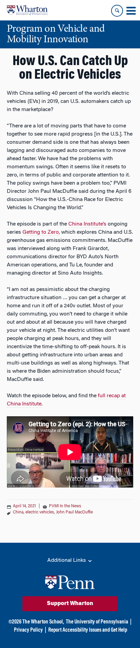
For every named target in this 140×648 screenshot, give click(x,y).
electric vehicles (39, 512)
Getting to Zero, (41, 232)
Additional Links (67, 560)
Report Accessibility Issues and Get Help (87, 630)
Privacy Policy (28, 630)
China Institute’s (87, 224)
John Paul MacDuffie (74, 512)
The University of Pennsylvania (97, 622)
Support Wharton (70, 603)
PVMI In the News (65, 506)
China (18, 512)
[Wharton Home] (27, 10)
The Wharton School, (43, 622)
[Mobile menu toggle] (130, 10)
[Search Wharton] (117, 11)
